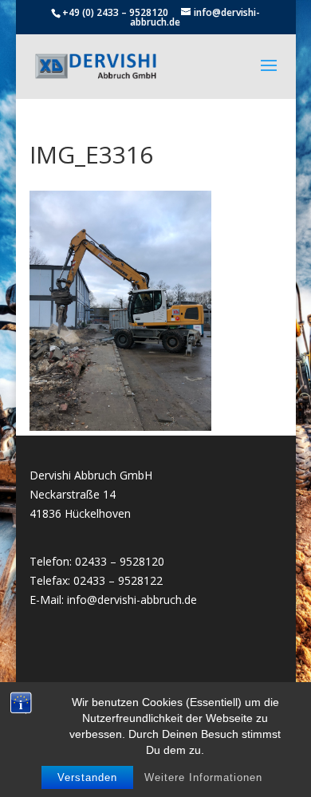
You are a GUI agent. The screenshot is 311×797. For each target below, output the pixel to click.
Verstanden (87, 777)
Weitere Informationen (203, 777)
